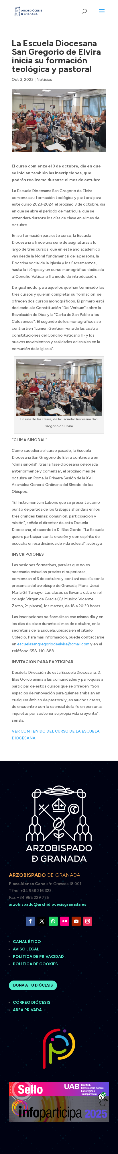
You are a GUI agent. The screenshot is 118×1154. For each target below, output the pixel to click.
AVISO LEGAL (26, 949)
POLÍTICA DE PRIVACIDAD (38, 956)
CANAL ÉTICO (27, 941)
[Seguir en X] (41, 921)
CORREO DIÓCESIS (31, 1002)
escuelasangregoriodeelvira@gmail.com (53, 644)
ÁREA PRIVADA (27, 1009)
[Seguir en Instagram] (87, 921)
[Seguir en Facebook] (30, 921)
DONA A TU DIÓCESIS (33, 985)
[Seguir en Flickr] (64, 921)
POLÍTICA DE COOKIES (35, 964)
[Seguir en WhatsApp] (53, 921)
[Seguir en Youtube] (76, 921)
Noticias (44, 79)
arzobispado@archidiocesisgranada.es (47, 904)
